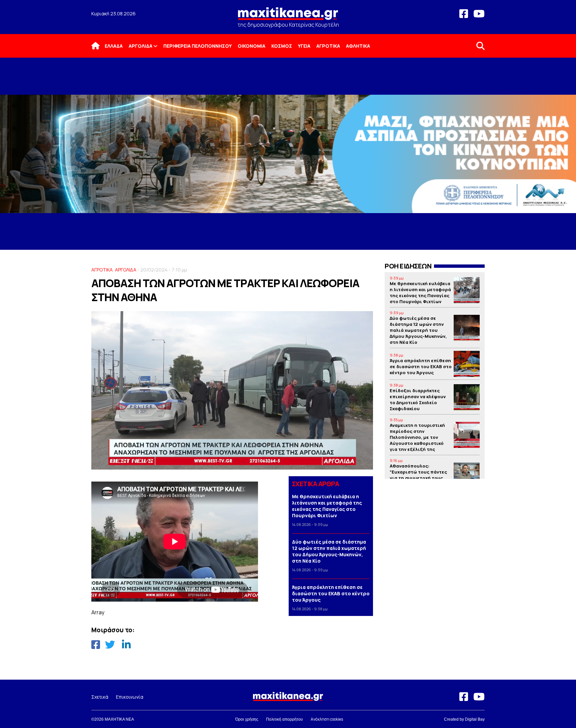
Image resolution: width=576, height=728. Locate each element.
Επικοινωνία (129, 697)
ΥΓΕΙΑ (304, 46)
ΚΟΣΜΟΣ (281, 46)
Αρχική (99, 46)
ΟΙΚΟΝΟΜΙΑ (251, 46)
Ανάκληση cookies (327, 719)
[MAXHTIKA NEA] (288, 16)
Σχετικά (99, 697)
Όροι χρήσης (246, 719)
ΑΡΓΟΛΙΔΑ (140, 46)
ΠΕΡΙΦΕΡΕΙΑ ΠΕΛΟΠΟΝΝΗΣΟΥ (197, 46)
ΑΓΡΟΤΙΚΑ (328, 46)
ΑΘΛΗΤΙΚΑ (358, 46)
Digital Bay (475, 719)
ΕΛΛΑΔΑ (114, 46)
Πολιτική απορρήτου (284, 719)
